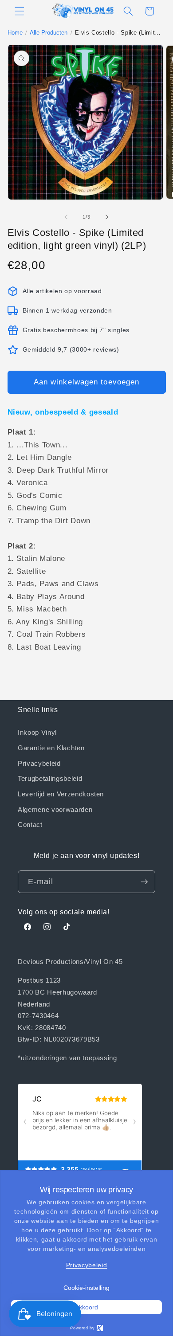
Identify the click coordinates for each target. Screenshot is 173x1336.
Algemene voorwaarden (55, 809)
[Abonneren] (144, 881)
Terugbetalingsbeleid (50, 778)
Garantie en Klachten (51, 747)
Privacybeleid (39, 763)
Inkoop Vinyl (37, 732)
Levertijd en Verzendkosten (61, 793)
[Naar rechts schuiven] (107, 217)
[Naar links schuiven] (66, 217)
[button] (19, 11)
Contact (30, 824)
